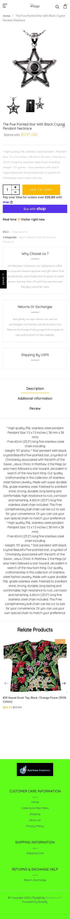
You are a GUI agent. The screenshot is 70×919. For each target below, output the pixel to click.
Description (35, 388)
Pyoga (36, 897)
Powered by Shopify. (35, 901)
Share (3, 281)
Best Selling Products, (33, 237)
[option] (35, 61)
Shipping (35, 814)
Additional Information (35, 398)
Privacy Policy (35, 826)
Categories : (10, 237)
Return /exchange (35, 880)
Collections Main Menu (35, 808)
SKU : (6, 231)
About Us (35, 820)
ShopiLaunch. (54, 897)
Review (35, 408)
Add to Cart (41, 189)
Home (6, 15)
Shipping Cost (35, 853)
